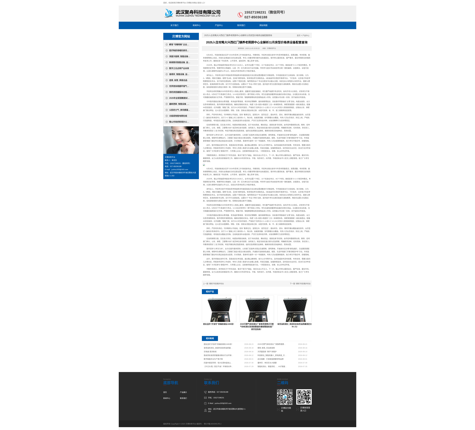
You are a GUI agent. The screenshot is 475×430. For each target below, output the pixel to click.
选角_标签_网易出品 (178, 80)
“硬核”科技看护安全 (216, 284)
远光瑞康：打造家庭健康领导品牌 (271, 359)
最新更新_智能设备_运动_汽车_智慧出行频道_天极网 (192, 104)
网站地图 (263, 25)
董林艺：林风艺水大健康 (267, 363)
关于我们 (174, 25)
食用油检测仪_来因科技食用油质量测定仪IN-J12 (219, 348)
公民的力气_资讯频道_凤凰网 (182, 110)
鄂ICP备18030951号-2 (212, 424)
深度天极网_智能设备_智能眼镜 (183, 56)
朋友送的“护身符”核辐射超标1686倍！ (218, 344)
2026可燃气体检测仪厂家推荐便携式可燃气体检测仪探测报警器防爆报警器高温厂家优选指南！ (272, 344)
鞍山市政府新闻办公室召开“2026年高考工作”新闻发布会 (194, 122)
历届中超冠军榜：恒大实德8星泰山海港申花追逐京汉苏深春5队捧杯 (219, 363)
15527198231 (255, 12)
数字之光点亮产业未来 (179, 68)
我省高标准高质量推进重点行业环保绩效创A (219, 355)
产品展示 (183, 392)
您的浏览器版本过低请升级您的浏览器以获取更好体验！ (194, 92)
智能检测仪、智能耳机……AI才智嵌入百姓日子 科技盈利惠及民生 (272, 366)
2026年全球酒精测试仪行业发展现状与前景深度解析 (192, 98)
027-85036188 (255, 17)
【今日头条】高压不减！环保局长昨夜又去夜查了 (219, 366)
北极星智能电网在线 (178, 116)
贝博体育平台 (170, 157)
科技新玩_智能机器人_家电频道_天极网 (272, 355)
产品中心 (219, 25)
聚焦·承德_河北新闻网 (266, 348)
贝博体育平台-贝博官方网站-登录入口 (189, 3)
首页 (298, 35)
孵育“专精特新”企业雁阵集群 (182, 44)
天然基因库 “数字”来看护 (267, 352)
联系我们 (241, 25)
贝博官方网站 (181, 36)
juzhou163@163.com (179, 169)
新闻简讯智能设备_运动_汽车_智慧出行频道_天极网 (192, 62)
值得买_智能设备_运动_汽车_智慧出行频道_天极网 (191, 74)
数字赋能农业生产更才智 (213, 359)
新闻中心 (197, 25)
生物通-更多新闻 (210, 352)
